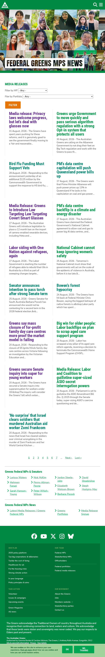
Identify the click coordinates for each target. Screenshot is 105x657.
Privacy (33, 643)
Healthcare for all (16, 564)
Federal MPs (60, 552)
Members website (63, 602)
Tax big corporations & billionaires (23, 556)
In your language (15, 578)
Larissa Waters (18, 477)
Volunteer (12, 593)
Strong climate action (17, 572)
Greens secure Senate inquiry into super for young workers (26, 373)
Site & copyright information (18, 643)
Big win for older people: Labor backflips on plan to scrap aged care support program (76, 329)
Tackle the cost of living (18, 560)
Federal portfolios (62, 566)
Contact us (59, 609)
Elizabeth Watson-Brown (66, 487)
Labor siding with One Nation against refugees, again (28, 251)
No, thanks (84, 649)
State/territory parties (64, 606)
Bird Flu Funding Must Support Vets (26, 165)
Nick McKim (40, 477)
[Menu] (101, 4)
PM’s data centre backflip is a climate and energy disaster (76, 209)
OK (67, 649)
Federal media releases (65, 570)
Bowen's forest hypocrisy (68, 287)
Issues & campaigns (17, 597)
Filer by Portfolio (13, 96)
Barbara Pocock (66, 494)
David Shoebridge (88, 479)
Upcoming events (16, 602)
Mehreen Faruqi (15, 484)
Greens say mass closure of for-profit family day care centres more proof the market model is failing (27, 331)
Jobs (57, 597)
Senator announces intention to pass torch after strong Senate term (28, 289)
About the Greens (62, 593)
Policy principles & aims (18, 582)
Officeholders (61, 560)
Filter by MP (11, 90)
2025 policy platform (17, 552)
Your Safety (42, 643)
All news (12, 611)
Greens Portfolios (62, 512)
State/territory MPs (63, 556)
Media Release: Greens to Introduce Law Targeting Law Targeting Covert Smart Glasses (28, 211)
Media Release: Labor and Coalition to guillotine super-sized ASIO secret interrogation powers (74, 377)
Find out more (26, 650)
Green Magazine (15, 607)
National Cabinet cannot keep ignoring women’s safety (76, 251)
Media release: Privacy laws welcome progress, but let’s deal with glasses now (28, 119)
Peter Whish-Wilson (41, 492)
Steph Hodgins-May (89, 487)
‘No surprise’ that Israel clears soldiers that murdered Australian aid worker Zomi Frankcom (28, 421)
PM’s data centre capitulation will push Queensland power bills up (75, 169)
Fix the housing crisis (17, 568)
